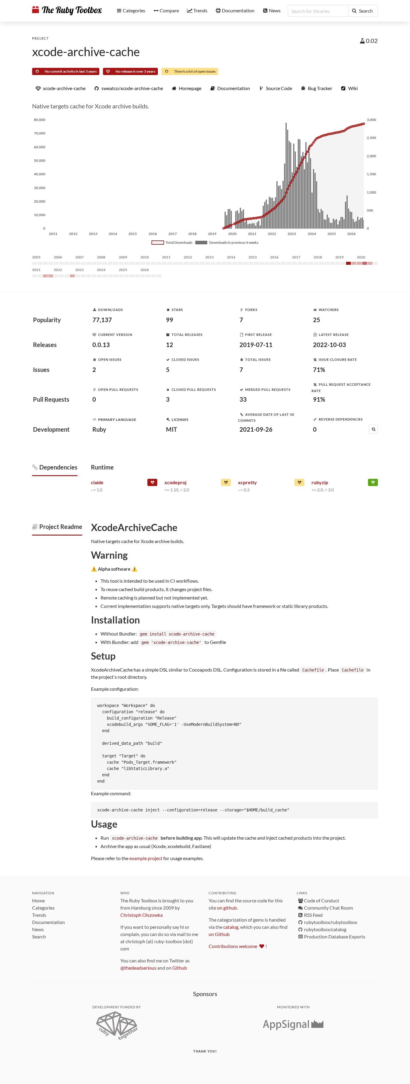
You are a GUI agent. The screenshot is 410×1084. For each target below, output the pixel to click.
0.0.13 (101, 344)
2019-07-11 (256, 344)
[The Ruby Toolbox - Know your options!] (67, 11)
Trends (39, 915)
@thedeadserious (138, 968)
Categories (43, 907)
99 (169, 319)
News (38, 929)
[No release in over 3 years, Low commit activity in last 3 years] (152, 483)
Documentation (48, 922)
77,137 (102, 319)
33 (243, 399)
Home (38, 900)
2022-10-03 (329, 344)
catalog (230, 927)
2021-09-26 (256, 429)
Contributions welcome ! (238, 946)
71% (319, 369)
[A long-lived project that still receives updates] (373, 483)
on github (227, 907)
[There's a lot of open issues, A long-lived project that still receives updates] (226, 483)
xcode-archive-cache (86, 51)
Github (179, 968)
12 (169, 344)
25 (316, 319)
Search (39, 936)
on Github (219, 934)
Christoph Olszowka (141, 915)
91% (319, 399)
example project (145, 858)
